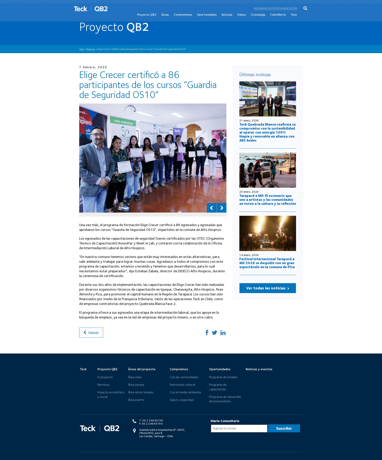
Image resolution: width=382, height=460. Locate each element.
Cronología (258, 15)
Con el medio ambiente (185, 392)
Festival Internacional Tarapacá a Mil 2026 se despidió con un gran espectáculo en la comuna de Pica (267, 263)
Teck (294, 15)
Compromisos (183, 15)
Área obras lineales (140, 392)
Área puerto (136, 400)
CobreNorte (278, 15)
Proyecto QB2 (147, 15)
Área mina (134, 377)
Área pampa (136, 385)
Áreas (165, 15)
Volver (93, 332)
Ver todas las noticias (266, 288)
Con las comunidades (184, 377)
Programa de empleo (223, 377)
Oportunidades (207, 15)
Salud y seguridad (182, 400)
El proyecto (105, 377)
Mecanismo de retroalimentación (275, 8)
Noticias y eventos (259, 369)
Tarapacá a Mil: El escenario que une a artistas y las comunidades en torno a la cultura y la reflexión (267, 199)
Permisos (103, 385)
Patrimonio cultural (182, 385)
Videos (241, 15)
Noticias (226, 15)
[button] (211, 208)
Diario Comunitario (225, 421)
